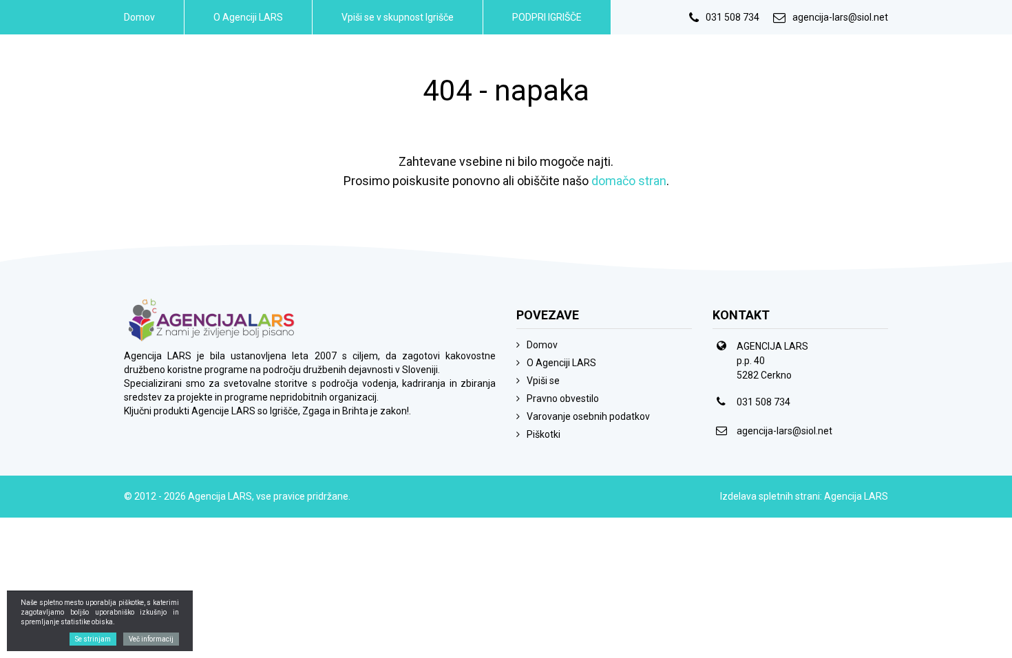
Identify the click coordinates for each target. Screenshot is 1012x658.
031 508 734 (732, 17)
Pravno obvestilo (563, 398)
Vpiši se (543, 380)
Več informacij (151, 639)
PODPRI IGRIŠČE (547, 17)
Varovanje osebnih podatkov (588, 416)
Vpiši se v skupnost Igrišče (397, 17)
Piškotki (543, 434)
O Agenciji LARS (248, 17)
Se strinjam (93, 639)
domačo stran (628, 180)
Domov (139, 17)
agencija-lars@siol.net (840, 17)
